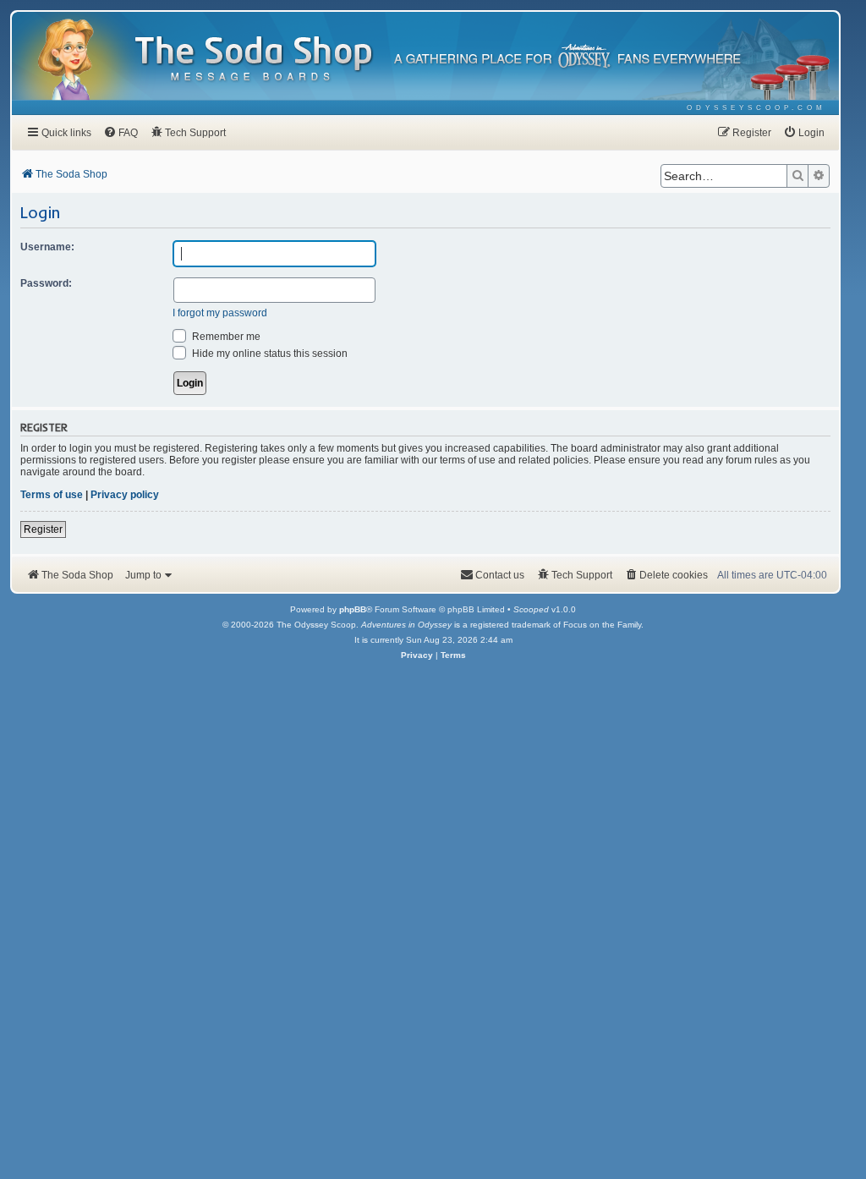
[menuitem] (756, 107)
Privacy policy (124, 495)
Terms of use (51, 495)
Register (43, 529)
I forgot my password (220, 313)
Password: (46, 283)
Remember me (224, 337)
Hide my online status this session (268, 353)
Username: (47, 247)
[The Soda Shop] (254, 60)
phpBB (352, 609)
